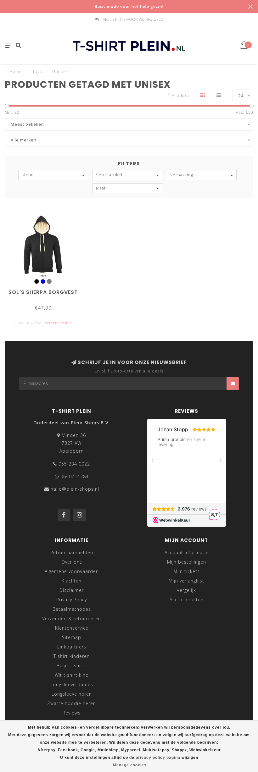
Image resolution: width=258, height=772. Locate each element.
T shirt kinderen (71, 656)
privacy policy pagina (158, 757)
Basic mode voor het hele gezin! (129, 6)
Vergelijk (186, 590)
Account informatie (187, 552)
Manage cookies (130, 765)
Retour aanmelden (71, 552)
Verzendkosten (58, 322)
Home (15, 71)
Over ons (71, 562)
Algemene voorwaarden (72, 571)
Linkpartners (71, 647)
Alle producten (187, 600)
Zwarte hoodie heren (71, 703)
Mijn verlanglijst (186, 581)
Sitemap (71, 637)
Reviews (72, 713)
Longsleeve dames (71, 684)
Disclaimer (71, 590)
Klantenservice (71, 628)
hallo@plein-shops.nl (75, 489)
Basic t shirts (72, 666)
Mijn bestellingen (186, 562)
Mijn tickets (186, 571)
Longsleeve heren (72, 694)
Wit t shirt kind (72, 675)
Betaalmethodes (72, 609)
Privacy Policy (71, 600)
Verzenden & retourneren (71, 618)
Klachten (71, 581)
